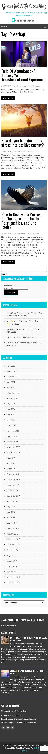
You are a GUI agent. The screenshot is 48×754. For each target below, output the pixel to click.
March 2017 (12, 561)
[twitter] (8, 728)
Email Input (8, 286)
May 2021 (11, 382)
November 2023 (13, 377)
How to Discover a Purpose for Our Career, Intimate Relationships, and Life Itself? (21, 220)
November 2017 (13, 545)
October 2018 (12, 490)
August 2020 (12, 398)
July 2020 (11, 404)
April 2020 (11, 420)
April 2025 (11, 366)
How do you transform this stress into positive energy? (22, 142)
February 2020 (13, 431)
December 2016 (13, 577)
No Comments (20, 86)
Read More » (8, 98)
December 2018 (13, 480)
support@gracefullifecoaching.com (22, 719)
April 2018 (11, 518)
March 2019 (12, 469)
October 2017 (12, 550)
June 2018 (11, 512)
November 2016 (13, 583)
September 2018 (13, 496)
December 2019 (13, 442)
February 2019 (13, 474)
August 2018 (12, 501)
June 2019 (11, 458)
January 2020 (12, 436)
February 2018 (13, 528)
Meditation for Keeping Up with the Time (23, 329)
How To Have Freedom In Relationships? (24, 343)
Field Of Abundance (36, 86)
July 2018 (11, 507)
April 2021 (11, 388)
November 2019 (13, 447)
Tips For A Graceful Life (16, 337)
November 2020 (13, 393)
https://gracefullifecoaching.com (22, 722)
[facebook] (3, 728)
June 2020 (11, 409)
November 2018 (13, 485)
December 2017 (13, 539)
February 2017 (13, 566)
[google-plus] (12, 728)
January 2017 (12, 572)
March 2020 (12, 425)
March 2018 (12, 523)
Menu (4, 27)
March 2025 (12, 371)
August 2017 (12, 555)
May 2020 (11, 415)
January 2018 (12, 534)
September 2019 (13, 453)
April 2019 (11, 463)
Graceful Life (33, 152)
